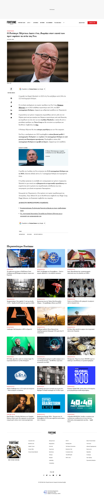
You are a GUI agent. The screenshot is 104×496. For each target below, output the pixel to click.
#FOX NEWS (29, 234)
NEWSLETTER (92, 22)
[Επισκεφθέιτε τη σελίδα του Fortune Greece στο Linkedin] (49, 475)
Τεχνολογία (51, 449)
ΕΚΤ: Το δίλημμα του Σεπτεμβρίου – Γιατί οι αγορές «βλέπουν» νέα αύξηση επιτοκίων (50, 272)
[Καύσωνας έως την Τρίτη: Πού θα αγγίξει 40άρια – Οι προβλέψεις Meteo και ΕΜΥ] (51, 288)
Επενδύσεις (51, 452)
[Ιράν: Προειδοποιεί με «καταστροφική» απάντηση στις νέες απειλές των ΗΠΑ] (81, 258)
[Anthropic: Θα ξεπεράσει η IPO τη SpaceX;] (21, 316)
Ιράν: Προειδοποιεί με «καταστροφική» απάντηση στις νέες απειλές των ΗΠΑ (79, 272)
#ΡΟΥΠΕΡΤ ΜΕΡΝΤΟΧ (38, 234)
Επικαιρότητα (52, 440)
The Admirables (57, 22)
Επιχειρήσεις (51, 443)
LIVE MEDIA (35, 22)
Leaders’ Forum (31, 446)
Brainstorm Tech (69, 449)
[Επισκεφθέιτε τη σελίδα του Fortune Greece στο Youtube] (53, 475)
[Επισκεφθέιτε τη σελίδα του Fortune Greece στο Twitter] (46, 475)
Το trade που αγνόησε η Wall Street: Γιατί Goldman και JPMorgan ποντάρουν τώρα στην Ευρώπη (20, 273)
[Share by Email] (11, 114)
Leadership (51, 460)
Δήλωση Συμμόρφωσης (91, 446)
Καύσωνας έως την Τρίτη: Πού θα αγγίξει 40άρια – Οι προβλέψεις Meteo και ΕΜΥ (49, 302)
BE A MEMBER (49, 22)
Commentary (51, 463)
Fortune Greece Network (33, 452)
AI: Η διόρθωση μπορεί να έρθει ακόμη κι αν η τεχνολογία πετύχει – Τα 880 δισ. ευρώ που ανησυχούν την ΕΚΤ (50, 360)
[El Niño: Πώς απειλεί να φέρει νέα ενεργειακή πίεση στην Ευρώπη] (81, 316)
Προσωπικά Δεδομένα (91, 460)
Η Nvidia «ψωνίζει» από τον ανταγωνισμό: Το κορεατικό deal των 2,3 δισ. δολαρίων (20, 359)
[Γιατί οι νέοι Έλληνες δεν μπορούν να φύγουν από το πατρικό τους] (81, 288)
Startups (51, 454)
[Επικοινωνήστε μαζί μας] (59, 475)
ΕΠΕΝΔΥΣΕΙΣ (10, 269)
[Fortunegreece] (11, 24)
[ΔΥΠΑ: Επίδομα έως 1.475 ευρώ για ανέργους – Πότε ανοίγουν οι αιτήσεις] (21, 375)
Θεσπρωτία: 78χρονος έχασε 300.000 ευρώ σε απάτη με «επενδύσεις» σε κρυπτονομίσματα (81, 359)
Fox (37, 125)
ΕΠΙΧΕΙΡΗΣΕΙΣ (10, 31)
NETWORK (42, 22)
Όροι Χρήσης (89, 457)
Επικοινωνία (89, 449)
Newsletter (89, 452)
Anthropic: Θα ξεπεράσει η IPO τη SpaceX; (19, 329)
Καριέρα (51, 457)
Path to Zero (68, 457)
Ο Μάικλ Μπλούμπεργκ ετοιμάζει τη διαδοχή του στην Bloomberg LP (55, 151)
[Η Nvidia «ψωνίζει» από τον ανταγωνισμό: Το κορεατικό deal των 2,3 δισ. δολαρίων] (21, 346)
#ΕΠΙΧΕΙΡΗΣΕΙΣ (22, 234)
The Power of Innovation (70, 446)
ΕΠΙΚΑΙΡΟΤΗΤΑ (41, 269)
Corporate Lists (31, 440)
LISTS (28, 22)
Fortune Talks (31, 449)
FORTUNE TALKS (21, 22)
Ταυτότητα (89, 443)
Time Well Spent (69, 454)
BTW (65, 482)
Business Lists (31, 443)
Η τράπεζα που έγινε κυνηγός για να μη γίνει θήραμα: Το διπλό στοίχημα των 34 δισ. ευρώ (50, 389)
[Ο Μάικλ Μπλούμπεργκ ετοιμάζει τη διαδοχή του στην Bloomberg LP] (31, 157)
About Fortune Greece (91, 440)
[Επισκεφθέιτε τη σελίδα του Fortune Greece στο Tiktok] (56, 475)
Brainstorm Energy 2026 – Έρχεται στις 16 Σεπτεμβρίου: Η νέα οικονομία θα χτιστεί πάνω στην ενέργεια (51, 418)
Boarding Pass (68, 443)
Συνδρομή (89, 454)
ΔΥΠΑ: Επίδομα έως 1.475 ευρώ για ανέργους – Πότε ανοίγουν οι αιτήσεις (20, 389)
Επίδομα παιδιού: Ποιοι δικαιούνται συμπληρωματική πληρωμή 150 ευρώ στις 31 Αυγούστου (50, 331)
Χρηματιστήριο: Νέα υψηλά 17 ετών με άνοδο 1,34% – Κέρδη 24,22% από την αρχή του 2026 (20, 302)
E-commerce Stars (69, 452)
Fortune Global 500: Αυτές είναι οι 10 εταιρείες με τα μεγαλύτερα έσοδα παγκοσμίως (81, 389)
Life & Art (51, 446)
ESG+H (67, 440)
